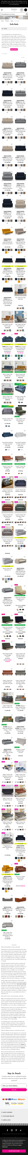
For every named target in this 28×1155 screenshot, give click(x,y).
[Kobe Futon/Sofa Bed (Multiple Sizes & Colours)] (18, 609)
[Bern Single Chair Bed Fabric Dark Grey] (23, 308)
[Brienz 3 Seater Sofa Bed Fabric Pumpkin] (7, 380)
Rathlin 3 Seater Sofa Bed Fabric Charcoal (7, 799)
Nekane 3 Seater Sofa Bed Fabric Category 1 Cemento (20, 707)
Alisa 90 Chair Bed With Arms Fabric (20, 186)
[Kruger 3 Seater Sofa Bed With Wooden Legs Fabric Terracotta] (20, 664)
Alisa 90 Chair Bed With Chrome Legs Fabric (7, 214)
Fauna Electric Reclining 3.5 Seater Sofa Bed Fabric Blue (7, 444)
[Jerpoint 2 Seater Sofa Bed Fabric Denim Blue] (5, 497)
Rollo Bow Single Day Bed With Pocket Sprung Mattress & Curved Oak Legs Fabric (20, 849)
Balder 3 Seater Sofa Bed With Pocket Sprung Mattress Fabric (7, 271)
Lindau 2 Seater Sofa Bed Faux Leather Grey (7, 706)
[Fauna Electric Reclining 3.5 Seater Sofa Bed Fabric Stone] (9, 450)
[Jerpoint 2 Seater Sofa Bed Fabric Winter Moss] (10, 497)
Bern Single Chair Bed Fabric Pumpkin (7, 325)
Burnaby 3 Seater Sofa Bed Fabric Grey (8, 419)
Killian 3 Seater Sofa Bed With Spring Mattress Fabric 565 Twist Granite (7, 600)
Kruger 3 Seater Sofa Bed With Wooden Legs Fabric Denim (20, 655)
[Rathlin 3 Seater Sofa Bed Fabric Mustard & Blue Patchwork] (3, 782)
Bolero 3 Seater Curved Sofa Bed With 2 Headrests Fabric (7, 348)
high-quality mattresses (21, 983)
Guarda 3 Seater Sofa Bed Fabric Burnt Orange (7, 467)
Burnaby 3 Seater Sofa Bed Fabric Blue (20, 397)
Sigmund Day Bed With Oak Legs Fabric (20, 909)
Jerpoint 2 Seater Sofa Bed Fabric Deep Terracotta (7, 516)
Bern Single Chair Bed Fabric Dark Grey (20, 325)
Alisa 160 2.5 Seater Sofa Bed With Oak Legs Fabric (20, 158)
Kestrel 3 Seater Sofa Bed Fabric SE (7, 569)
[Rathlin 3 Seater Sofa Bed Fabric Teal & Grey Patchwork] (5, 782)
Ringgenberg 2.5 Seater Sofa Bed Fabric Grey (8, 847)
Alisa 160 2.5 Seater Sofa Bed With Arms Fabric (20, 131)
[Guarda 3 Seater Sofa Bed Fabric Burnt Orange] (6, 473)
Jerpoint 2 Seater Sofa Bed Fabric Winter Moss (20, 516)
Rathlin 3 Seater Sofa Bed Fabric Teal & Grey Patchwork (20, 776)
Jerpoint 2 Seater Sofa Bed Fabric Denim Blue (20, 490)
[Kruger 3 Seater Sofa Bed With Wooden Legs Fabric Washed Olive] (23, 664)
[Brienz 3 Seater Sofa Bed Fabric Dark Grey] (10, 380)
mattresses (23, 1047)
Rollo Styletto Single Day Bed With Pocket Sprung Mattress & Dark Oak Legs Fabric (7, 880)
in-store (15, 1017)
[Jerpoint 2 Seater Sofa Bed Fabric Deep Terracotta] (7, 497)
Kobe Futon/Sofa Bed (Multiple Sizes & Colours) (20, 599)
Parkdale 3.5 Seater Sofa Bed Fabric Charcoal (20, 751)
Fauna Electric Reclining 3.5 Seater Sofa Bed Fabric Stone (20, 444)
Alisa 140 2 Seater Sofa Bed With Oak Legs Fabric (20, 103)
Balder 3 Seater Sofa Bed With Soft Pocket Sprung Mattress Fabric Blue (7, 300)
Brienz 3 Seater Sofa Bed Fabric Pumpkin (20, 375)
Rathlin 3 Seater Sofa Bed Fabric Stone (20, 822)
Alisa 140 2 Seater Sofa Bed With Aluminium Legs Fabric (7, 75)
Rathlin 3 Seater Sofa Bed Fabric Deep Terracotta (20, 800)
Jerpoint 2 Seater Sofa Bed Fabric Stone (7, 540)
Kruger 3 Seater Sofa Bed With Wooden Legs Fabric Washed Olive (20, 683)
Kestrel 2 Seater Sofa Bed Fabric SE (20, 540)
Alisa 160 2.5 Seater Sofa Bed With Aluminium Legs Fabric (7, 131)
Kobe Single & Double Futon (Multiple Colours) (7, 655)
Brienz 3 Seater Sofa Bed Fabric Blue (7, 375)
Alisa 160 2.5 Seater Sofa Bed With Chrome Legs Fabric (7, 158)
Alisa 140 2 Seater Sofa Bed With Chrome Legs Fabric (7, 103)
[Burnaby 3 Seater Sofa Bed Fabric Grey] (22, 402)
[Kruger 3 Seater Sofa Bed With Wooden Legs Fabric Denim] (18, 664)
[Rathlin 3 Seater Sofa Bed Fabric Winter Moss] (12, 782)
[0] (25, 11)
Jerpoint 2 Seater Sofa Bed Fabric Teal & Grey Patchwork (7, 491)
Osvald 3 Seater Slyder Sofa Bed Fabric (7, 752)
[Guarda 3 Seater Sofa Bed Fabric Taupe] (9, 473)
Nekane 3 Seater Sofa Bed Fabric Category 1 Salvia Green (8, 729)
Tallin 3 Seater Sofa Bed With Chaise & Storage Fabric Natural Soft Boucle (8, 935)
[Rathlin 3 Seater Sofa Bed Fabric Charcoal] (7, 782)
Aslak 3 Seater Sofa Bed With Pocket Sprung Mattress (7, 241)
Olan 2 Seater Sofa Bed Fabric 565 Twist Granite (20, 729)
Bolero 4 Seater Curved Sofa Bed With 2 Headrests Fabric (20, 348)
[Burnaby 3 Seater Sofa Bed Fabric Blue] (19, 402)
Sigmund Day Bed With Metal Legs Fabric (8, 909)
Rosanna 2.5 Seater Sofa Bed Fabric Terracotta (20, 878)
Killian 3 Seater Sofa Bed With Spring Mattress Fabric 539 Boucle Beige (20, 571)
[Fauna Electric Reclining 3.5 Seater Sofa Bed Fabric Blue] (6, 450)
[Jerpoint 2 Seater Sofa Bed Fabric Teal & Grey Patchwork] (3, 497)
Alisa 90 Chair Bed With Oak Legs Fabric (20, 214)
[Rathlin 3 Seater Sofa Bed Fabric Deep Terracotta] (10, 782)
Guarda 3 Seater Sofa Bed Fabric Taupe (20, 466)
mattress (22, 1044)
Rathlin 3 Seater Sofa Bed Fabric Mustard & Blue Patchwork (7, 776)
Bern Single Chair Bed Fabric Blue (20, 298)
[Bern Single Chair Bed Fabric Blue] (18, 308)
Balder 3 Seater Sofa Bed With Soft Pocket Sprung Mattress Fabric (20, 271)
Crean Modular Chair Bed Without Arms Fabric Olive (20, 420)
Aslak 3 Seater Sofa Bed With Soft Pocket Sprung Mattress (20, 242)
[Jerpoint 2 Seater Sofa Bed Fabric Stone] (12, 497)
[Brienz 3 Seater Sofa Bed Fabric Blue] (5, 380)
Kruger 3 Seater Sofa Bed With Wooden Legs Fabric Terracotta (7, 682)
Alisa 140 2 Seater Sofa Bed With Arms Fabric (20, 75)
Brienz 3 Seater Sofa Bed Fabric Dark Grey (7, 397)
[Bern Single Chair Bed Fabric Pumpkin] (20, 308)
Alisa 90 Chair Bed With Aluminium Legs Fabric (7, 186)
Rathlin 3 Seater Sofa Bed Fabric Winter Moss (7, 823)
